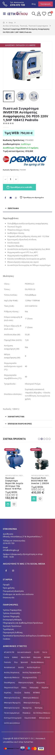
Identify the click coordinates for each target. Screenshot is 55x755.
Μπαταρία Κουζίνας (12, 698)
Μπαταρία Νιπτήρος (32, 703)
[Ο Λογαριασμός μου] (38, 14)
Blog (34, 4)
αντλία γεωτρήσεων (12, 723)
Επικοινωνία (8, 597)
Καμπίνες (7, 692)
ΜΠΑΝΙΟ (36, 692)
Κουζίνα (18, 692)
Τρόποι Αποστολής (11, 613)
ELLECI (36, 652)
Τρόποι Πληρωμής (11, 616)
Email (10, 197)
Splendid (24, 662)
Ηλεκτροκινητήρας (25, 682)
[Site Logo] (17, 13)
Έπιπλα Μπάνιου (37, 662)
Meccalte (37, 657)
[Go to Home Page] (4, 22)
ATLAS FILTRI (9, 652)
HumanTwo (28, 742)
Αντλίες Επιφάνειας (11, 672)
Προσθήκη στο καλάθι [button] (8, 504)
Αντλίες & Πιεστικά (11, 475)
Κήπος (24, 687)
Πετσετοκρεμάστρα (11, 713)
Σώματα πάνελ (30, 718)
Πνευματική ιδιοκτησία (13, 591)
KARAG (15, 657)
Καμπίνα (45, 687)
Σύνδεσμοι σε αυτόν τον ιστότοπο (18, 594)
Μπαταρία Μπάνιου (31, 698)
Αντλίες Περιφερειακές (31, 672)
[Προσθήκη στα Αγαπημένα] (14, 504)
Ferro (45, 652)
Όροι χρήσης (9, 588)
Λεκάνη (27, 692)
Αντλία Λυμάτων (33, 667)
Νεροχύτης (27, 708)
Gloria (6, 657)
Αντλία (21, 667)
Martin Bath (25, 657)
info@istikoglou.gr (11, 550)
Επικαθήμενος (9, 682)
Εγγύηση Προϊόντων (12, 626)
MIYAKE (47, 657)
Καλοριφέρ (34, 687)
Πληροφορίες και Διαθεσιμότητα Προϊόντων (23, 622)
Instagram (13, 571)
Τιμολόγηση (8, 629)
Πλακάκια (26, 713)
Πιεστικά (21, 475)
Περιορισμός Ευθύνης (13, 632)
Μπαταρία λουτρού (12, 708)
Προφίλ (6, 584)
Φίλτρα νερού (44, 718)
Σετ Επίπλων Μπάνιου (41, 713)
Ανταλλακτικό (9, 667)
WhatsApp (16, 197)
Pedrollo (7, 662)
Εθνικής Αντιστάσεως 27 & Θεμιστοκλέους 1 (22, 536)
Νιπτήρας (38, 708)
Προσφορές (45, 4)
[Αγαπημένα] (44, 14)
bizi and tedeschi (24, 652)
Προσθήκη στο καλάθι (21, 187)
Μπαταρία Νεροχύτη (12, 703)
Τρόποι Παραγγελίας (12, 610)
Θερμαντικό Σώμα (11, 687)
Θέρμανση (41, 682)
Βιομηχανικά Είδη (30, 677)
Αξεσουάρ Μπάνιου (11, 677)
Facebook (5, 197)
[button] (5, 13)
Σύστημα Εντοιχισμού (12, 718)
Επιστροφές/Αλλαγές (12, 619)
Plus (15, 662)
